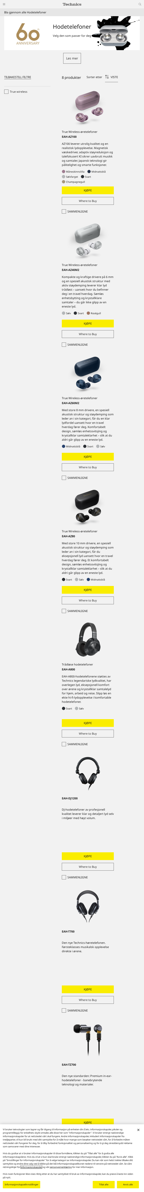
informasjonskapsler (31, 1167)
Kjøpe (88, 190)
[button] (72, 58)
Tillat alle (103, 1184)
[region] (72, 1158)
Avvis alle (128, 1184)
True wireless (18, 92)
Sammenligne (77, 211)
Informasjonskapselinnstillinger (21, 1184)
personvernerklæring (61, 1167)
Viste (114, 77)
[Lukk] (138, 1130)
